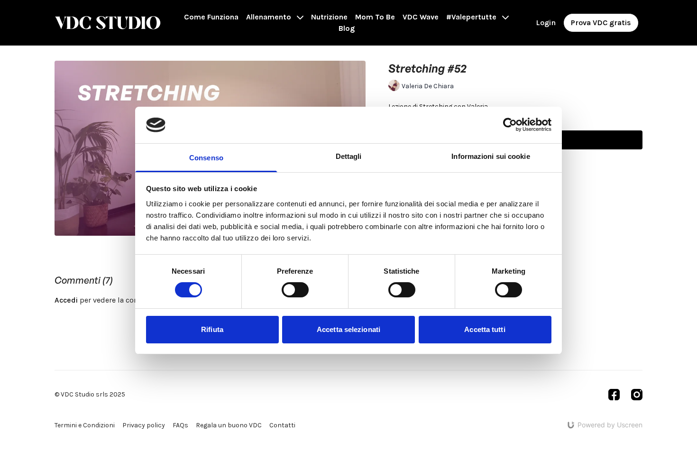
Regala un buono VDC (229, 425)
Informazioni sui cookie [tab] (490, 156)
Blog (347, 28)
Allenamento (269, 16)
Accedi (66, 299)
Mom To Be (375, 16)
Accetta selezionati (348, 329)
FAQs (180, 425)
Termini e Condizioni (85, 425)
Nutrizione (329, 16)
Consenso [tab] (206, 158)
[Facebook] (614, 394)
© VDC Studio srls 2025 (90, 394)
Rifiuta (212, 329)
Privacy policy (143, 425)
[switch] (295, 289)
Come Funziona (211, 16)
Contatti (282, 425)
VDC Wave (421, 16)
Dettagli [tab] (349, 156)
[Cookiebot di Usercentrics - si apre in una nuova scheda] (509, 125)
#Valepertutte (472, 16)
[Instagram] (636, 394)
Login (546, 22)
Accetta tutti (484, 329)
